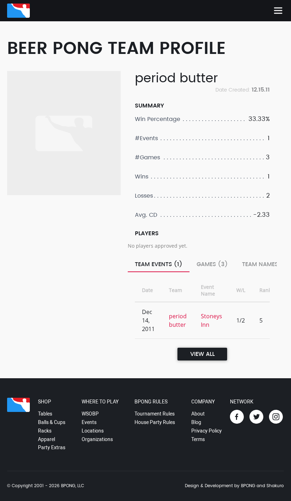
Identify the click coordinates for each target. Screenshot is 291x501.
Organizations (97, 439)
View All (202, 354)
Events (89, 422)
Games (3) (212, 264)
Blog (196, 422)
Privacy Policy (206, 431)
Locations (93, 431)
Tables (45, 414)
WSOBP (90, 414)
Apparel (46, 439)
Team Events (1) (158, 264)
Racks (44, 431)
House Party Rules (154, 422)
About (198, 414)
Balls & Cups (51, 422)
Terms (198, 439)
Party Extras (51, 447)
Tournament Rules (154, 414)
